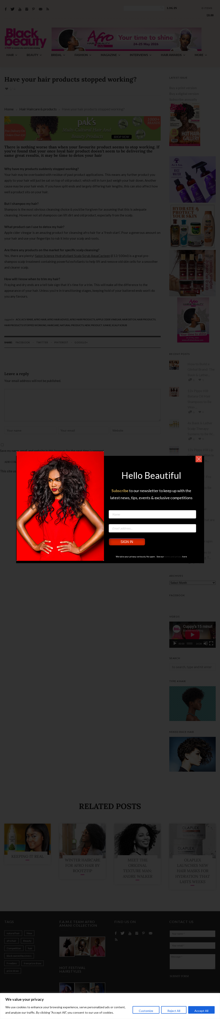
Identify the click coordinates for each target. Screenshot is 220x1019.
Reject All (173, 1011)
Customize (146, 1011)
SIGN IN (127, 542)
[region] (110, 1006)
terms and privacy (173, 556)
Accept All (201, 1011)
